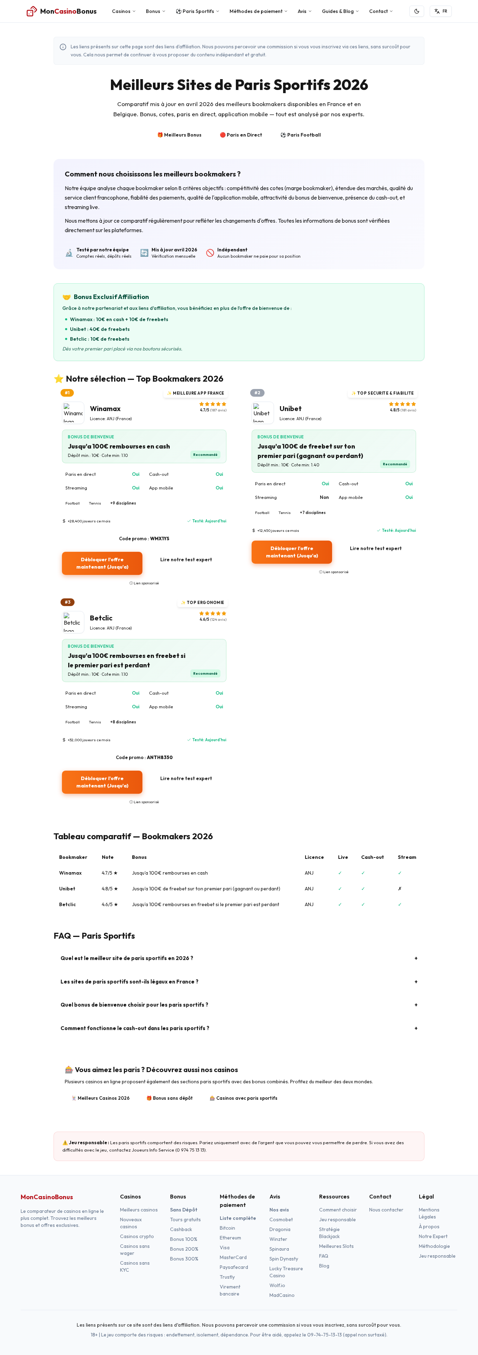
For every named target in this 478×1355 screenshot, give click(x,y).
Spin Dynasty (283, 1259)
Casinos (121, 11)
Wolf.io (277, 1285)
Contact (378, 11)
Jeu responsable (337, 1219)
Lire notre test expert (186, 559)
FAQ (323, 1256)
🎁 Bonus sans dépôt (169, 1098)
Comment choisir (338, 1210)
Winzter (278, 1239)
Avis (302, 11)
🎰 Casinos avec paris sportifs (243, 1098)
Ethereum (230, 1238)
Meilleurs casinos (139, 1210)
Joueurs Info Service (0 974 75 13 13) (169, 1150)
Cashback (181, 1229)
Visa (225, 1247)
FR (445, 11)
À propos (429, 1226)
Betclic (67, 904)
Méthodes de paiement (256, 11)
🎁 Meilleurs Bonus (179, 135)
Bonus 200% (184, 1249)
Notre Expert (433, 1236)
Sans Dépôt (183, 1210)
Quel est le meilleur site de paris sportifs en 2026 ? (239, 958)
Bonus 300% (184, 1259)
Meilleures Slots (336, 1246)
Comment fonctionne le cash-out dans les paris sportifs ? (239, 1028)
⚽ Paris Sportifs (195, 11)
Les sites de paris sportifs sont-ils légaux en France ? (239, 981)
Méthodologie (434, 1246)
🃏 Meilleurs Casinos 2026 (100, 1098)
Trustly (227, 1277)
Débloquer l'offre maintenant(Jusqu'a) (102, 563)
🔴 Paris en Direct (241, 135)
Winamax (70, 873)
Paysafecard (234, 1267)
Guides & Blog (338, 11)
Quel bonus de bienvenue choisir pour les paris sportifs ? (239, 1004)
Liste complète (238, 1218)
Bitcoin (227, 1228)
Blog (324, 1266)
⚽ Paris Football (300, 135)
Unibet (67, 888)
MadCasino (282, 1295)
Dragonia (279, 1229)
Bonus (153, 11)
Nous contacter (386, 1210)
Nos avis (279, 1210)
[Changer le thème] (416, 11)
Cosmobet (281, 1219)
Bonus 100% (183, 1239)
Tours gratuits (185, 1219)
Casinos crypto (137, 1236)
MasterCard (233, 1257)
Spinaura (279, 1249)
